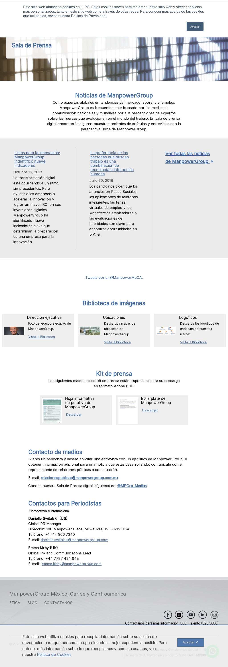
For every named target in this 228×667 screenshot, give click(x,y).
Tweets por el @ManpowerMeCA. (114, 277)
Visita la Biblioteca (41, 337)
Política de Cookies (54, 654)
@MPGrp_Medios (132, 485)
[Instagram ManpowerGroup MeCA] (214, 614)
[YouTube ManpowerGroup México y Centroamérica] (191, 614)
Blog (32, 602)
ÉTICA (14, 602)
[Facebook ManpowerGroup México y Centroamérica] (168, 614)
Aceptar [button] (195, 26)
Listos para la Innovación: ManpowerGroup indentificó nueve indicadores (37, 159)
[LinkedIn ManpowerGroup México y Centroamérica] (202, 614)
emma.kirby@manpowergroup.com (72, 564)
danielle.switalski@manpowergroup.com (74, 540)
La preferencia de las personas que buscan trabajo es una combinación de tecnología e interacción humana (112, 163)
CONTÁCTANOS (58, 602)
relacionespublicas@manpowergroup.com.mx (79, 477)
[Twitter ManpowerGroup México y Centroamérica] (177, 614)
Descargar (73, 414)
